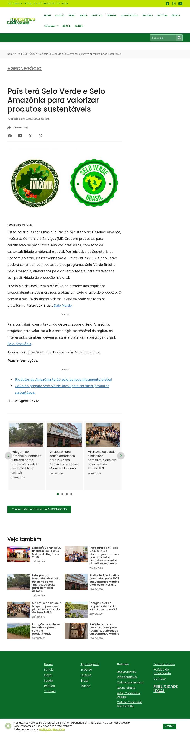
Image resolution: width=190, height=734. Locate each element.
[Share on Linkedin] (20, 136)
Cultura (86, 675)
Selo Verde (63, 306)
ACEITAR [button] (169, 726)
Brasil (84, 680)
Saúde (48, 680)
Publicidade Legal (165, 688)
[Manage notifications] (8, 726)
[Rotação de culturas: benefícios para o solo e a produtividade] (35, 633)
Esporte (86, 669)
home (10, 54)
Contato (159, 678)
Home (48, 664)
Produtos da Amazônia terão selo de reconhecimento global (63, 380)
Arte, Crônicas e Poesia (128, 695)
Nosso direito (126, 688)
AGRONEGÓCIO (26, 54)
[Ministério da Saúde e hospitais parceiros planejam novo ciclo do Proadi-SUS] (103, 455)
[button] (58, 494)
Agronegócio (90, 664)
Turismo (50, 691)
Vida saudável (127, 677)
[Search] (179, 38)
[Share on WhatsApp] (40, 136)
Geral (48, 675)
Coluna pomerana (130, 682)
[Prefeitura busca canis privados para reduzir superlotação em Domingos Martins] (93, 633)
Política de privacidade (162, 671)
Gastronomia (126, 671)
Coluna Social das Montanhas (129, 704)
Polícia (49, 669)
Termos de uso (164, 664)
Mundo (85, 686)
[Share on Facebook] (10, 136)
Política (49, 686)
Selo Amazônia (19, 344)
